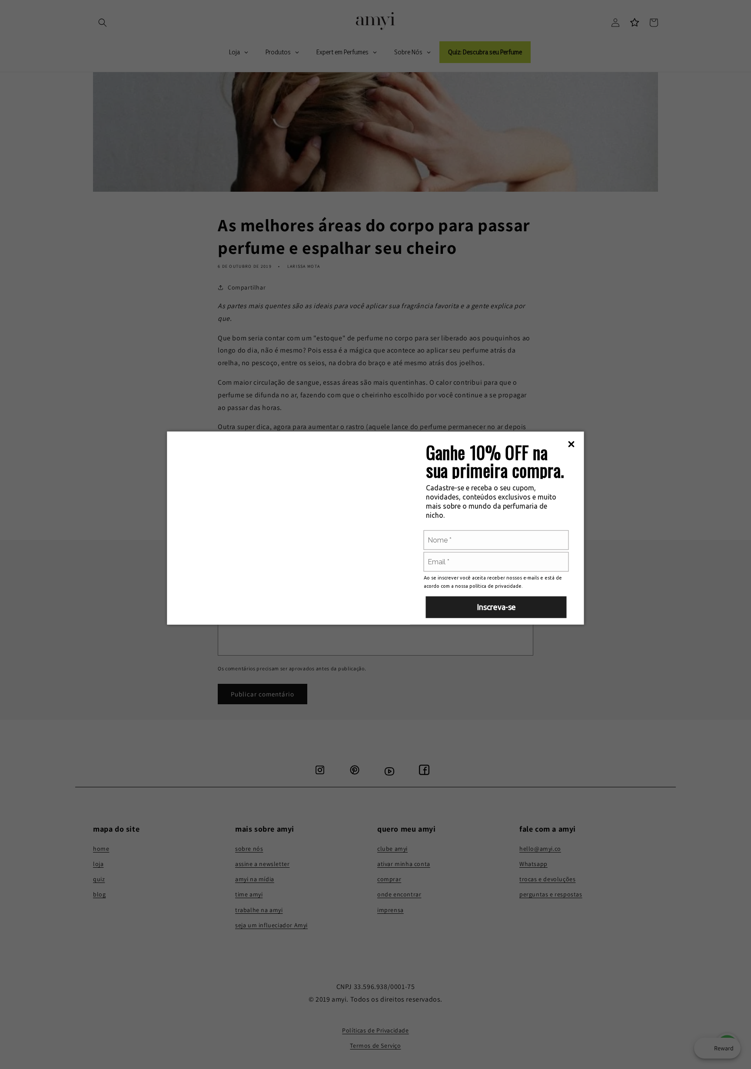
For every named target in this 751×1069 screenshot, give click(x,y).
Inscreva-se (496, 607)
